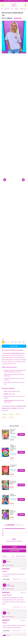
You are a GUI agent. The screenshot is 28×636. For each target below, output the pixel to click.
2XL (16, 342)
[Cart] (25, 5)
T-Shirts (16, 8)
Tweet (5, 414)
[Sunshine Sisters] (14, 5)
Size (3, 339)
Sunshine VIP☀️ (22, 8)
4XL (24, 342)
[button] (18, 18)
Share (12, 414)
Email (11, 417)
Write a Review (17, 551)
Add (5, 417)
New (2, 8)
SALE (12, 8)
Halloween (7, 8)
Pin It (19, 414)
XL (12, 342)
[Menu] (2, 5)
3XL (20, 342)
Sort (13, 556)
